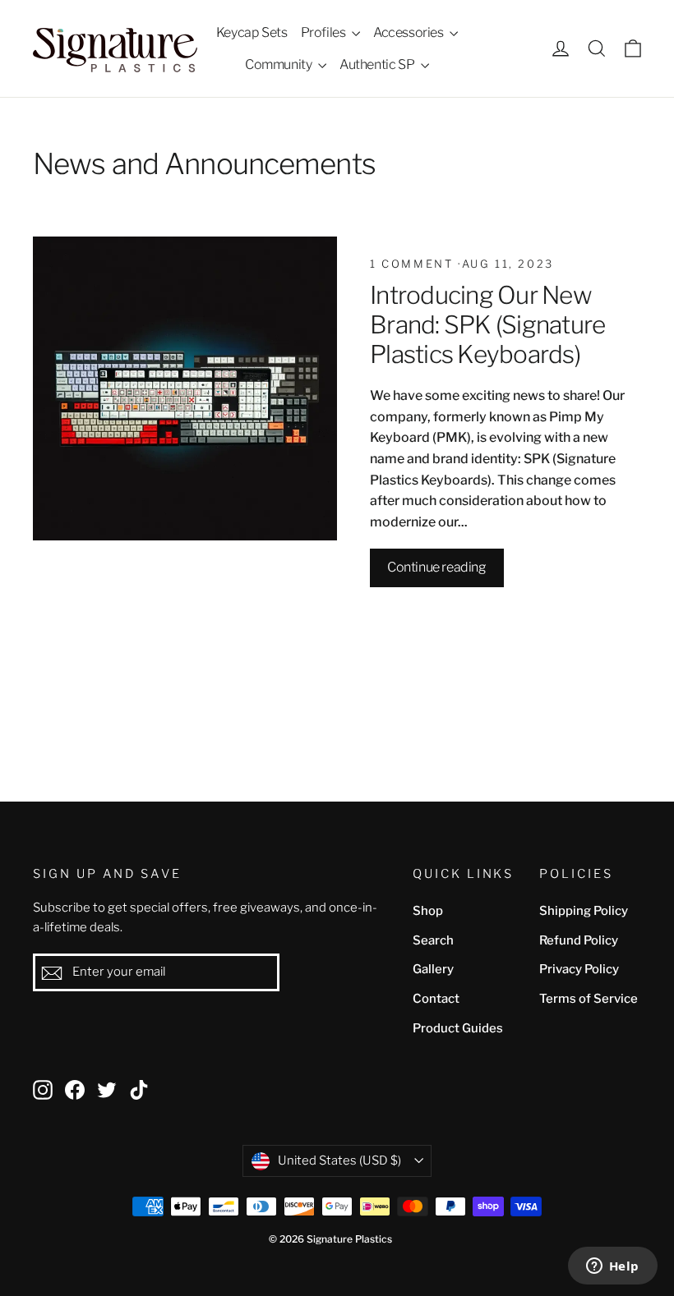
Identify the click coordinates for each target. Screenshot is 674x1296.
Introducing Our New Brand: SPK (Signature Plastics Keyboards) (487, 324)
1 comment (414, 263)
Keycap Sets (252, 32)
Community (279, 64)
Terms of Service (588, 998)
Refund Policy (578, 940)
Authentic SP (378, 64)
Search (433, 940)
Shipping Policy (583, 910)
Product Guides (458, 1028)
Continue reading (437, 567)
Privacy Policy (579, 969)
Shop (428, 910)
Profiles (324, 32)
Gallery (433, 969)
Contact (436, 998)
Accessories (409, 32)
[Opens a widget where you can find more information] (612, 1267)
